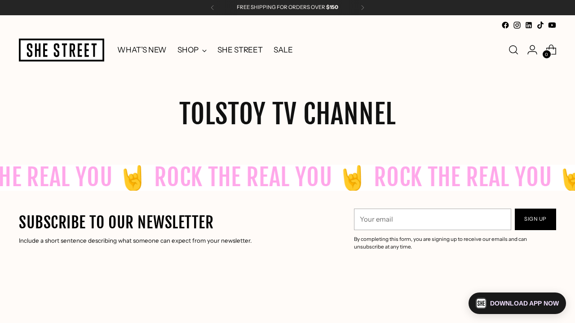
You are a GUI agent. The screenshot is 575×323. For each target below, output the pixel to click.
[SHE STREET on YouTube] (552, 25)
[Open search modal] (513, 50)
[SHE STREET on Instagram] (517, 25)
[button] (517, 303)
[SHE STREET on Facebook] (505, 25)
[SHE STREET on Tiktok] (540, 25)
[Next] (362, 7)
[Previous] (212, 7)
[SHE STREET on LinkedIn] (529, 25)
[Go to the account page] (532, 50)
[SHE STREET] (61, 50)
